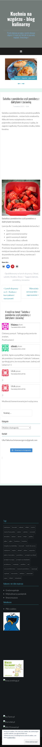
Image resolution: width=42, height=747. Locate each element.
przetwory (7, 564)
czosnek (32, 532)
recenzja (15, 564)
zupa (5, 578)
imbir (25, 536)
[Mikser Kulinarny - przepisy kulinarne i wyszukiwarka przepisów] (13, 668)
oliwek (14, 346)
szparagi (34, 569)
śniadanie (18, 578)
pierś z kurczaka (9, 555)
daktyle (34, 277)
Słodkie (13, 277)
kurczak (21, 546)
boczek (14, 527)
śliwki (11, 578)
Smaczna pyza (12, 597)
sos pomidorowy (9, 569)
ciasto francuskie (9, 532)
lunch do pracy (25, 273)
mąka (14, 550)
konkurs (17, 541)
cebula (21, 527)
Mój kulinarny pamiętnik (16, 594)
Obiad (35, 273)
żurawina (25, 280)
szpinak (6, 573)
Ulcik (27, 106)
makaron (7, 550)
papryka (32, 550)
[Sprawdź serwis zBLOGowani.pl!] (11, 727)
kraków (24, 541)
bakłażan (7, 527)
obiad (20, 550)
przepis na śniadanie (23, 560)
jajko (10, 541)
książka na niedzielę (10, 546)
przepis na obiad (30, 555)
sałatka (22, 564)
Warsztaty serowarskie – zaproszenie (32, 291)
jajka (5, 541)
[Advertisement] (21, 157)
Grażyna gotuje (12, 590)
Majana (14, 324)
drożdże (6, 536)
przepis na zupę (9, 560)
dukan (14, 536)
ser (28, 564)
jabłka (31, 536)
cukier (19, 532)
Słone (20, 277)
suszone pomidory (23, 569)
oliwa (25, 550)
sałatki (7, 277)
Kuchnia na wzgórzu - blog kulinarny (21, 19)
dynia (19, 536)
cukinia (25, 532)
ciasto (33, 527)
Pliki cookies (11, 609)
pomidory (17, 280)
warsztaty (14, 573)
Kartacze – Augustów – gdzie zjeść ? (25, 78)
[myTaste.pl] (9, 716)
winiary (22, 573)
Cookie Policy (11, 737)
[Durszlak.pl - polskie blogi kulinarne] (9, 721)
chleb (27, 527)
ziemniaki (30, 573)
